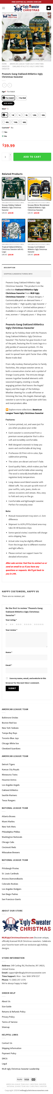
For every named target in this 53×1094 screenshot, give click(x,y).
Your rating (11, 620)
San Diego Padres (10, 894)
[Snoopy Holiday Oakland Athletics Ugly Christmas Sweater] (13, 188)
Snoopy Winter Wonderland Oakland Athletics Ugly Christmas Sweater (38, 207)
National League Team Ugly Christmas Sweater (27, 1086)
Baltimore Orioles (10, 717)
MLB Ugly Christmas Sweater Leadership (20, 1068)
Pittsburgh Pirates (10, 868)
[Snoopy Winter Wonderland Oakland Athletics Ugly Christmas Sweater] (39, 188)
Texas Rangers (8, 800)
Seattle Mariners (9, 795)
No (5, 136)
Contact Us (7, 1043)
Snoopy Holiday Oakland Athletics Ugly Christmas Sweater (11, 207)
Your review (11, 630)
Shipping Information (11, 1048)
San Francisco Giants (11, 899)
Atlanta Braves (8, 816)
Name (9, 652)
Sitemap (5, 1027)
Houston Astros (9, 779)
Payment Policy (9, 1053)
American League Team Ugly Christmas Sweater (26, 1084)
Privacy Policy (8, 1016)
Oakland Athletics (10, 790)
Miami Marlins (8, 821)
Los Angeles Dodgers (11, 889)
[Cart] (48, 8)
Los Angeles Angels (11, 785)
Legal (4, 1063)
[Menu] (3, 8)
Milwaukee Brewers (11, 852)
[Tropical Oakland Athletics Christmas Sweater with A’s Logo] (13, 230)
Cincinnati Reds (9, 847)
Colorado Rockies (10, 883)
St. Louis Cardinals (10, 873)
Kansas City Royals (10, 769)
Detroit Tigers (8, 764)
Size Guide (6, 1006)
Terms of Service (9, 1022)
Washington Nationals (12, 837)
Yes (5, 132)
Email (9, 665)
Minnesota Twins (10, 774)
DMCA (4, 1058)
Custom (6, 127)
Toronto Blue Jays (10, 738)
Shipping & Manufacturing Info (18, 274)
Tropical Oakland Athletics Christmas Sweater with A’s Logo (12, 249)
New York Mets (9, 826)
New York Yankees (10, 727)
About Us (6, 1001)
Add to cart (32, 156)
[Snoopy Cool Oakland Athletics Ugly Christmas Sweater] (39, 230)
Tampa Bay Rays (9, 733)
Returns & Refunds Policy (13, 1011)
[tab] (26, 267)
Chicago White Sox (10, 743)
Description (9, 267)
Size (4, 108)
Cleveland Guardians (11, 748)
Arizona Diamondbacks (12, 878)
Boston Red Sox (9, 722)
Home (4, 64)
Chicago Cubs (8, 842)
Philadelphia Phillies (11, 831)
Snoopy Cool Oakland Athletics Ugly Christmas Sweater (37, 249)
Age (4, 91)
